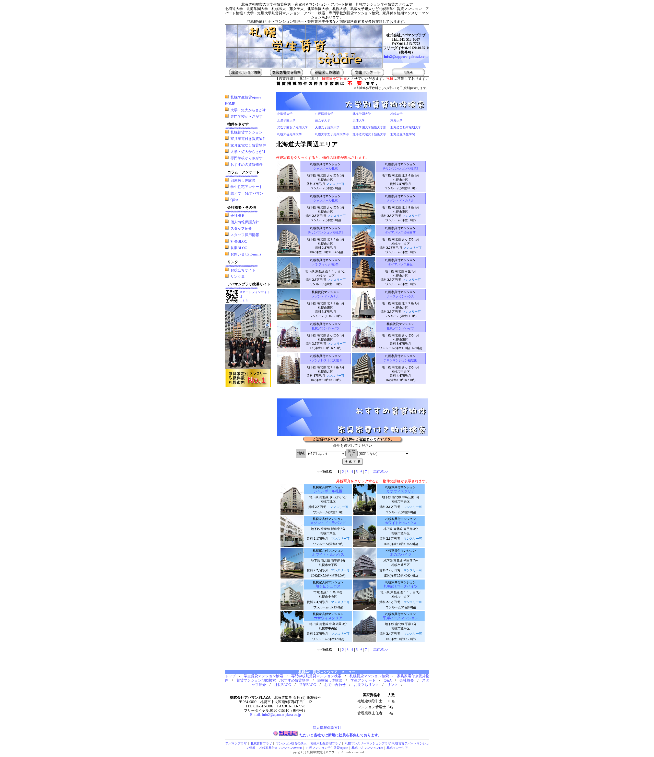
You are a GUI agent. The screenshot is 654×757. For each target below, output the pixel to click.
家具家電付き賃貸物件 (248, 139)
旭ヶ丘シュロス (328, 586)
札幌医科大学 (324, 114)
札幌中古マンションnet (367, 748)
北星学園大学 (286, 120)
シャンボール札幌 (325, 168)
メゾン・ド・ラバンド (328, 523)
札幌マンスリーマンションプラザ (368, 743)
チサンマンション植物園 (400, 360)
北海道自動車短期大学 (405, 127)
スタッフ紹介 (241, 228)
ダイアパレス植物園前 (400, 232)
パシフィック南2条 (325, 264)
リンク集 (237, 277)
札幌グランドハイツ (325, 328)
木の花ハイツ (400, 554)
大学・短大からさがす (248, 110)
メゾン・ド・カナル (400, 200)
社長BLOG (238, 241)
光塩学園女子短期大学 (292, 127)
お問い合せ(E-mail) (245, 254)
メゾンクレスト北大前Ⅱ (325, 360)
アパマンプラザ (236, 743)
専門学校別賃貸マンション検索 (316, 676)
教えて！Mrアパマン (246, 193)
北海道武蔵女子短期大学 (369, 134)
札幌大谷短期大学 (289, 134)
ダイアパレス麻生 (400, 264)
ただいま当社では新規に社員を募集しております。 (340, 735)
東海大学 (396, 120)
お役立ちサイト (242, 270)
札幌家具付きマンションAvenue (280, 748)
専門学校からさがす (246, 116)
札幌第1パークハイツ (401, 586)
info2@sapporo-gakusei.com (406, 57)
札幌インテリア (397, 748)
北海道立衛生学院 (402, 134)
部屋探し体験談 (242, 180)
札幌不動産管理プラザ (325, 743)
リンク (392, 685)
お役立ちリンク (366, 685)
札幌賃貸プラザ (261, 743)
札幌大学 (396, 114)
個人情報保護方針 (244, 222)
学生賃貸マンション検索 (263, 676)
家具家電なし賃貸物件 (248, 145)
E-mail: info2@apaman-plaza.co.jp (275, 715)
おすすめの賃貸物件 (246, 164)
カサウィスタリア (400, 491)
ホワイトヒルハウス (400, 523)
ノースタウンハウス (400, 296)
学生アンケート (363, 680)
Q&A (234, 200)
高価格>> (380, 472)
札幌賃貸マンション (246, 132)
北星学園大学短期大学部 (369, 127)
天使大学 (359, 120)
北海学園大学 (362, 114)
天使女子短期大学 (327, 127)
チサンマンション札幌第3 (400, 168)
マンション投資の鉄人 (291, 743)
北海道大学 (285, 114)
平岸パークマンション (400, 618)
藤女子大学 (322, 120)
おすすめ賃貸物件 (295, 680)
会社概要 (237, 216)
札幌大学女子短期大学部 (332, 134)
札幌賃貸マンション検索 (369, 676)
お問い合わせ (335, 685)
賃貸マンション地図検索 (256, 680)
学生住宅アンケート (246, 187)
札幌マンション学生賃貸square (327, 748)
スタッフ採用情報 (244, 235)
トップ (230, 676)
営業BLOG (238, 248)
